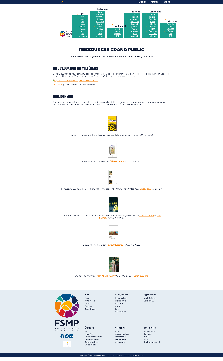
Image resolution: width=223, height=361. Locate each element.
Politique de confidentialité (104, 355)
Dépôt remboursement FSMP (152, 342)
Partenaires (88, 306)
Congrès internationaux (92, 342)
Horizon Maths (89, 334)
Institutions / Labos (90, 301)
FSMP (87, 295)
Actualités (142, 2)
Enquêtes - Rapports (120, 339)
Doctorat (117, 306)
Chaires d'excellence (121, 298)
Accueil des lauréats (150, 331)
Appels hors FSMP (149, 301)
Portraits (117, 331)
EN (62, 2)
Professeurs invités (120, 301)
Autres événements (90, 345)
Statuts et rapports (90, 309)
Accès (146, 339)
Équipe (87, 298)
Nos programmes (121, 295)
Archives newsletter (120, 337)
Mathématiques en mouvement (94, 337)
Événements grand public (92, 339)
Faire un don (147, 334)
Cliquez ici (58, 85)
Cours (86, 331)
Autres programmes (120, 312)
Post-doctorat (119, 304)
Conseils (87, 304)
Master (117, 309)
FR (56, 2)
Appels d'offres (150, 295)
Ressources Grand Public (122, 334)
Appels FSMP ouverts (150, 298)
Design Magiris (137, 355)
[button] (136, 12)
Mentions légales (86, 355)
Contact (167, 2)
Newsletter (155, 2)
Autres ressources (120, 342)
